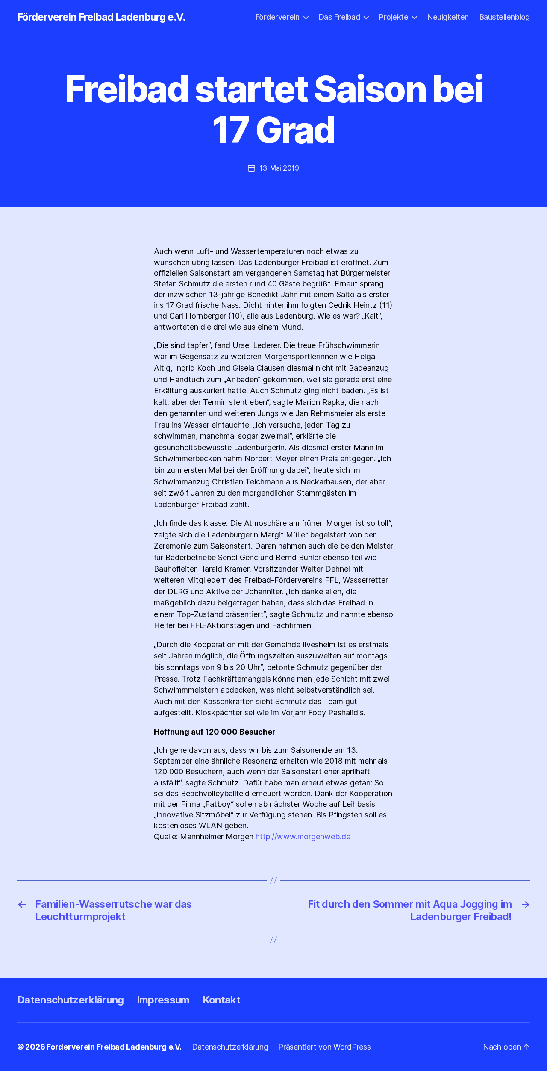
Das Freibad (339, 16)
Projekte (393, 16)
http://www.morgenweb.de (303, 836)
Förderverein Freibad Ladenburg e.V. (101, 17)
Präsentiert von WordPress (324, 1046)
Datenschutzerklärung (70, 1000)
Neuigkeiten (448, 16)
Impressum (163, 1000)
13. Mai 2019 (279, 168)
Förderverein (278, 16)
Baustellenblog (504, 16)
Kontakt (221, 1000)
